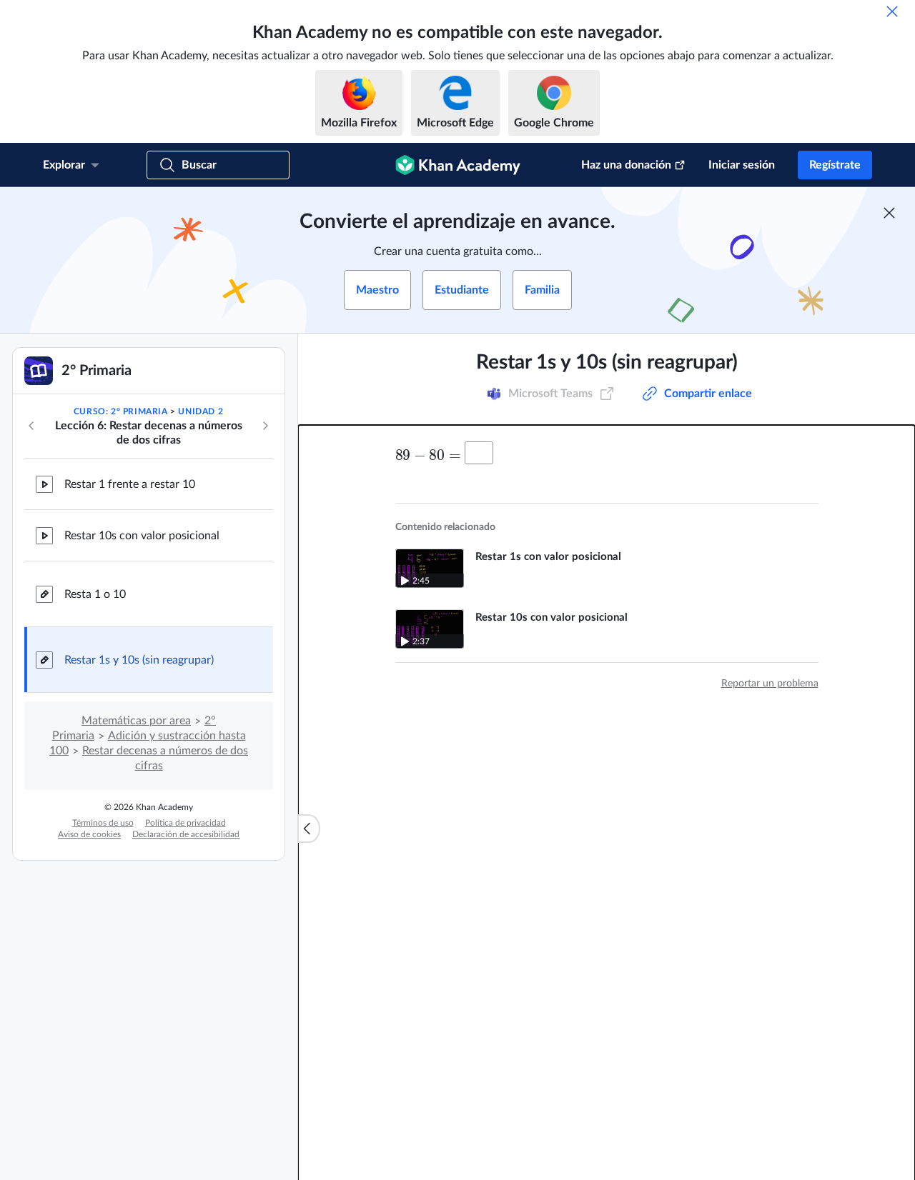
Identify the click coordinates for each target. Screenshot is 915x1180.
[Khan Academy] (457, 165)
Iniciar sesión (741, 165)
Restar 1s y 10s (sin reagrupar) (139, 660)
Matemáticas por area (136, 720)
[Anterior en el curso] (31, 425)
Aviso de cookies (89, 834)
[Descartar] (892, 11)
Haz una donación (626, 165)
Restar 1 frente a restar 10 (129, 484)
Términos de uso (103, 823)
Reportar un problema (769, 684)
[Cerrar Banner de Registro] (889, 213)
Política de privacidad (185, 823)
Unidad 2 (200, 411)
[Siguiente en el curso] (265, 425)
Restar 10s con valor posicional (141, 535)
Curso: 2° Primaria (121, 411)
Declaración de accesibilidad (185, 834)
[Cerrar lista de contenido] (308, 828)
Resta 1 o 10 (95, 594)
